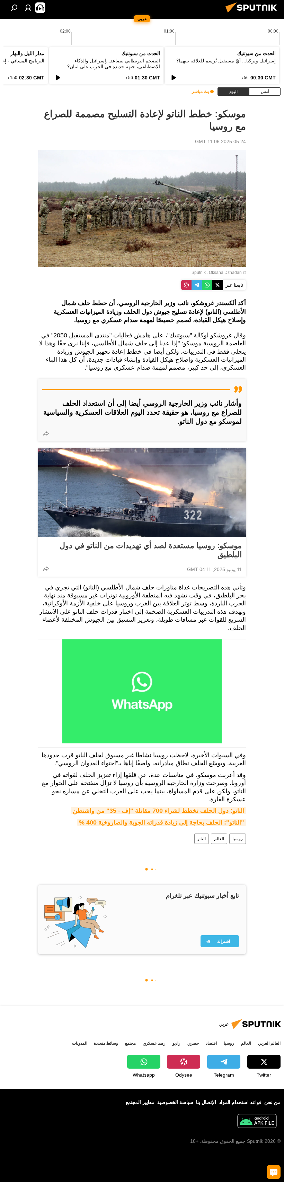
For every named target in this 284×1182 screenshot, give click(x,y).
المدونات (79, 1043)
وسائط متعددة (106, 1043)
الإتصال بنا (206, 1102)
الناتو (201, 838)
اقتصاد (211, 1043)
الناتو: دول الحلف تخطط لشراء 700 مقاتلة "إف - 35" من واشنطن (158, 810)
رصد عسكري (154, 1043)
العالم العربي (269, 1043)
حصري (193, 1043)
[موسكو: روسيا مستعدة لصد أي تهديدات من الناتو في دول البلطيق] (142, 492)
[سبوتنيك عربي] (253, 13)
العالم (219, 838)
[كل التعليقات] (274, 1172)
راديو (176, 1043)
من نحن (272, 1102)
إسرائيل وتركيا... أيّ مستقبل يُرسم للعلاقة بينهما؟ (226, 60)
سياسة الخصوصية (175, 1102)
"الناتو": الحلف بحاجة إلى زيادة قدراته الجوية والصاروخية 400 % (161, 822)
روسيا (237, 838)
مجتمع (130, 1043)
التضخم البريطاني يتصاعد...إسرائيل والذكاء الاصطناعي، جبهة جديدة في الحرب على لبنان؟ (113, 63)
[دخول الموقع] (28, 8)
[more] (46, 433)
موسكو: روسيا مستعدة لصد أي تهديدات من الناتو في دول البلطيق (151, 550)
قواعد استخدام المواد (240, 1102)
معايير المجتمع (140, 1102)
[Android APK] (257, 1122)
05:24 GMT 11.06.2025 (220, 141)
